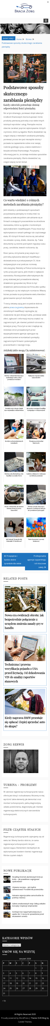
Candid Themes (25, 1021)
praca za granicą (17, 307)
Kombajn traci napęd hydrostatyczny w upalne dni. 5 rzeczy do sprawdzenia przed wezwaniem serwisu (28, 914)
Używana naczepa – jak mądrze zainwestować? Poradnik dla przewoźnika (27, 888)
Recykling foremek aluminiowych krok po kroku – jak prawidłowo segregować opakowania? (27, 879)
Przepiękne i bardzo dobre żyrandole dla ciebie (12, 560)
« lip (4, 1000)
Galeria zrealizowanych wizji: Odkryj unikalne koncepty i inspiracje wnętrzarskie (28, 905)
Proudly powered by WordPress (15, 1018)
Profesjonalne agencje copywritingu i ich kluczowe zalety (36, 562)
